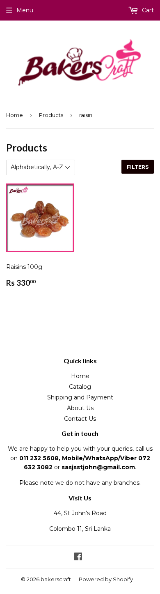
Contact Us (80, 418)
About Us (80, 408)
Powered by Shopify (106, 579)
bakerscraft (56, 579)
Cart (147, 10)
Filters (138, 167)
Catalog (80, 386)
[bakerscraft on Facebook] (78, 557)
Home (14, 115)
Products (51, 115)
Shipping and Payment (80, 397)
